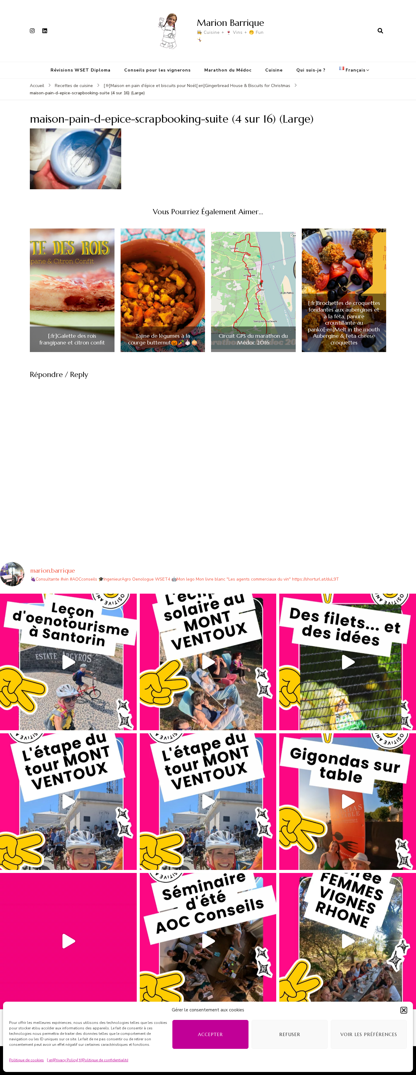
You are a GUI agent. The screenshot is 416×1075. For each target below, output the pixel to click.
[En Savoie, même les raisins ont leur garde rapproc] (347, 662)
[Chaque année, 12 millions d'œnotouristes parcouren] (68, 941)
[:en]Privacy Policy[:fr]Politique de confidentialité (87, 1060)
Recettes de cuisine (74, 86)
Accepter (210, 1034)
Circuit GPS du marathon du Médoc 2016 (253, 339)
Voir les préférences (368, 1034)
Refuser (289, 1034)
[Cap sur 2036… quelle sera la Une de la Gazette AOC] (208, 941)
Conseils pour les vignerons (157, 70)
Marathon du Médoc (228, 70)
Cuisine (274, 70)
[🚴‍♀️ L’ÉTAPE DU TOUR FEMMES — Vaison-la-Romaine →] (68, 801)
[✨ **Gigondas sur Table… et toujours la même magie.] (347, 801)
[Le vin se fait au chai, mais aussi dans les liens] (347, 941)
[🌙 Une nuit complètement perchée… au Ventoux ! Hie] (208, 662)
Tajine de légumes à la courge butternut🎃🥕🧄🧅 (163, 339)
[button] (404, 1010)
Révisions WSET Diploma (81, 70)
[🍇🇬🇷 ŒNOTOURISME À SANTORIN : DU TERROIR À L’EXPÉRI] (68, 662)
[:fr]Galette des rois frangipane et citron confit (72, 339)
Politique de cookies (26, 1060)
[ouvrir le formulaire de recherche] (380, 31)
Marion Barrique (230, 22)
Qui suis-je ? (311, 70)
